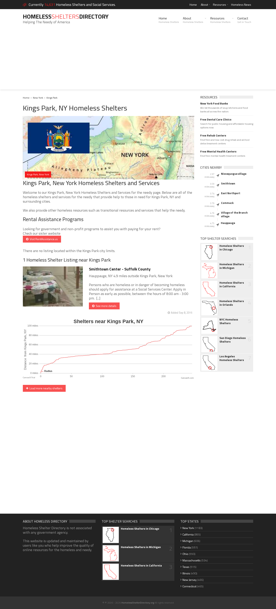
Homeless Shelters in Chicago (231, 247)
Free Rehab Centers (213, 135)
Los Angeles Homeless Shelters (231, 358)
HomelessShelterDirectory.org (137, 603)
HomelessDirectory (66, 16)
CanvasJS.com (187, 378)
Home (193, 4)
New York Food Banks (214, 103)
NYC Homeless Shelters (228, 321)
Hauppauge (228, 223)
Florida (186, 547)
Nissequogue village (233, 174)
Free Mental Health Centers (218, 151)
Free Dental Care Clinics (215, 119)
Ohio (185, 554)
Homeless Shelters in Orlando (231, 303)
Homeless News (241, 4)
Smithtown (228, 183)
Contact (244, 20)
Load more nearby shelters (45, 388)
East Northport (230, 193)
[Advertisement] (138, 61)
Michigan (187, 541)
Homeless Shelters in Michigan (231, 266)
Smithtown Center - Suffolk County (120, 269)
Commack (227, 203)
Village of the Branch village (234, 214)
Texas (185, 567)
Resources (219, 4)
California (188, 534)
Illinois (186, 573)
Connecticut (189, 586)
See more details (105, 306)
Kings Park (51, 98)
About (204, 4)
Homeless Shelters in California (231, 284)
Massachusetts (191, 560)
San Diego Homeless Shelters (232, 339)
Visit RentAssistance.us (43, 239)
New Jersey (189, 580)
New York (38, 98)
